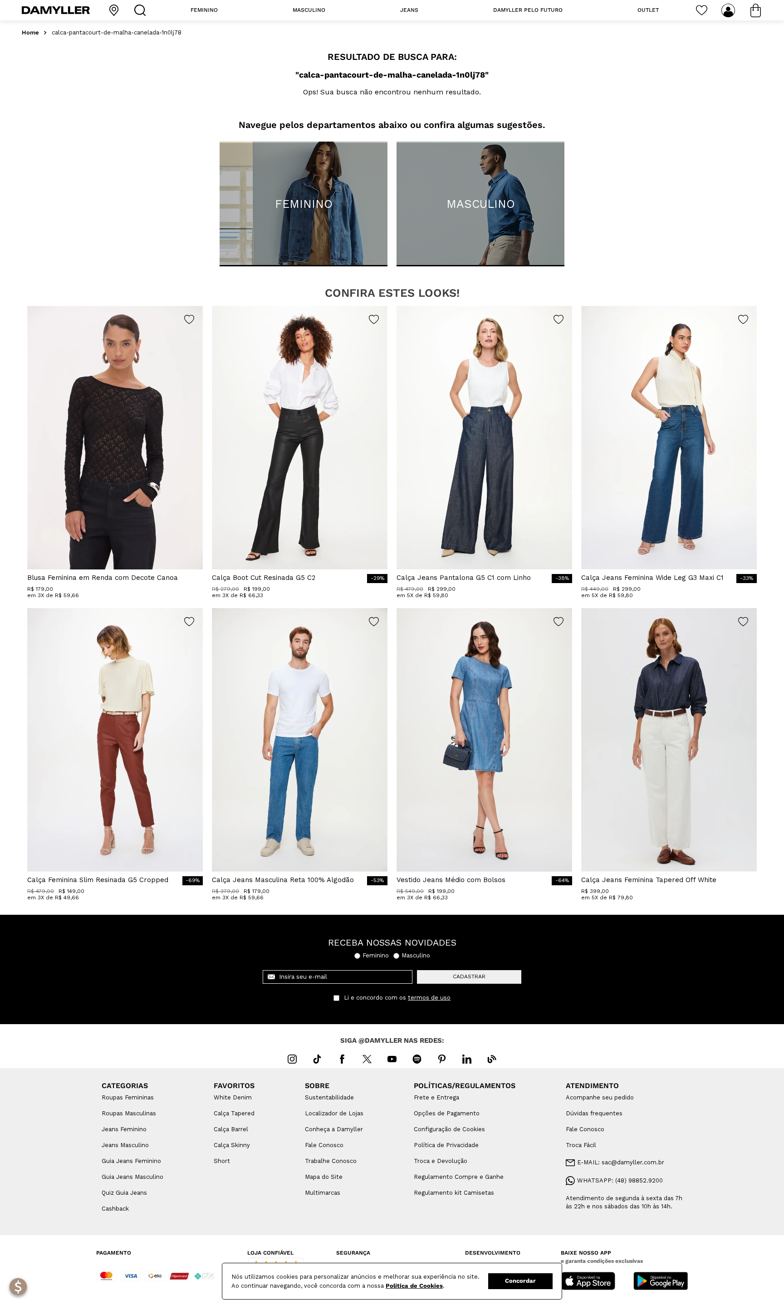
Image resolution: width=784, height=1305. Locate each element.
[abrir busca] (142, 10)
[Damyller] (56, 10)
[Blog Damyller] (491, 1059)
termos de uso (429, 998)
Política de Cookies (414, 1285)
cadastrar (469, 976)
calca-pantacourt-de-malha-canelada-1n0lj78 (116, 32)
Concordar (520, 1280)
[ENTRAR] (729, 10)
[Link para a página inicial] (30, 32)
